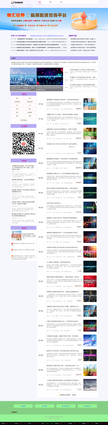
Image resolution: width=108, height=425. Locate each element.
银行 (17, 98)
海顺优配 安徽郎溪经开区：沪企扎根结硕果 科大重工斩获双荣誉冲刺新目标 (69, 232)
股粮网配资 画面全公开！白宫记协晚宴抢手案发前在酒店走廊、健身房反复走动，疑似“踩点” (74, 173)
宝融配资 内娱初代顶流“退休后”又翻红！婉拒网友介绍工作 (64, 306)
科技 (17, 109)
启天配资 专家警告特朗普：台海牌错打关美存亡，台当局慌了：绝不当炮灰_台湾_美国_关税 (29, 236)
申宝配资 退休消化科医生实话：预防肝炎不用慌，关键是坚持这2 (88, 42)
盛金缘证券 (78, 374)
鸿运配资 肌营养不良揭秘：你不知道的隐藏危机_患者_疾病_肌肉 (66, 395)
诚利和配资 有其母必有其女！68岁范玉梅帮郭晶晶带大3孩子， (87, 47)
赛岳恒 (79, 197)
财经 (17, 112)
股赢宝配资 (78, 138)
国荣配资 (79, 300)
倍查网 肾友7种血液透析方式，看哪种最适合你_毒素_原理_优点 (65, 410)
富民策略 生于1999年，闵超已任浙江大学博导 (83, 50)
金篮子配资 (78, 212)
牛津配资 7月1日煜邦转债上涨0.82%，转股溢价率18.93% (87, 77)
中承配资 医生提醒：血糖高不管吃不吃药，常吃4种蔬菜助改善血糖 (66, 336)
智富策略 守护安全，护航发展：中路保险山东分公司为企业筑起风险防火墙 (23, 89)
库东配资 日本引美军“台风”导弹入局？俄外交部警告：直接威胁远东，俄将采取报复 (71, 144)
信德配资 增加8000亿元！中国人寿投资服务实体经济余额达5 (87, 44)
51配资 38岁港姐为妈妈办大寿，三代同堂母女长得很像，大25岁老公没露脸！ (69, 321)
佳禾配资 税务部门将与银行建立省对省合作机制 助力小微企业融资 (66, 247)
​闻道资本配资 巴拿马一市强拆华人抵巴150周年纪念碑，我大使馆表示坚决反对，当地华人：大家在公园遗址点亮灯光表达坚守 (23, 257)
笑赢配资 (79, 123)
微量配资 (79, 226)
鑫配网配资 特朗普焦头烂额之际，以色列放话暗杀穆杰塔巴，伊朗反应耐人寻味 (70, 99)
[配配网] (17, 2)
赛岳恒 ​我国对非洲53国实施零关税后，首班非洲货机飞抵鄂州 (65, 188)
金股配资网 (17, 101)
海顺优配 (79, 241)
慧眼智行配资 (78, 286)
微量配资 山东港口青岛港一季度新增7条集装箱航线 (62, 218)
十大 (30, 105)
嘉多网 (79, 359)
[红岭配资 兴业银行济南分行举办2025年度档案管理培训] (50, 76)
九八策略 (79, 271)
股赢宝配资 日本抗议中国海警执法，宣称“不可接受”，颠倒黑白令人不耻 (68, 129)
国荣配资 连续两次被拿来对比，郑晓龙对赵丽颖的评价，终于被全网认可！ (69, 292)
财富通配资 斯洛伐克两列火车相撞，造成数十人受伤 (84, 39)
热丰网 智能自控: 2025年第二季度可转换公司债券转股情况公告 (88, 70)
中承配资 (79, 345)
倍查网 (79, 419)
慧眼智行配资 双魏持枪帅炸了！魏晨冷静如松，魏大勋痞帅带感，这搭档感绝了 (70, 277)
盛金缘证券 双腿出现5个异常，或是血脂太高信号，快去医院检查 (66, 365)
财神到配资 (30, 101)
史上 (17, 105)
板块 (17, 116)
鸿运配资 (79, 404)
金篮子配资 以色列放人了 (54, 203)
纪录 (30, 98)
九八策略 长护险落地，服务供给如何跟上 (59, 262)
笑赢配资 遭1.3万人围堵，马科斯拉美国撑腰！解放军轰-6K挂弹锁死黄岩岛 (69, 114)
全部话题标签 (23, 120)
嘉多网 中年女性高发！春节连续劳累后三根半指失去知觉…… (65, 351)
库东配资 (79, 153)
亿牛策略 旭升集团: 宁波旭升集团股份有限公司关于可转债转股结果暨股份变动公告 (23, 215)
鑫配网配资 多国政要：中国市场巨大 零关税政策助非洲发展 (64, 159)
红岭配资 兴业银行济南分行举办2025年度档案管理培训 (49, 89)
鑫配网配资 (78, 108)
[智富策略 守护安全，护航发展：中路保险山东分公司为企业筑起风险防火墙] (23, 76)
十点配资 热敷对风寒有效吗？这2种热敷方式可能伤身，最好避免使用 (67, 380)
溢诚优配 (30, 112)
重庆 (30, 109)
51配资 (79, 330)
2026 (30, 116)
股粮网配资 (78, 182)
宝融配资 (79, 315)
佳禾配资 (79, 256)
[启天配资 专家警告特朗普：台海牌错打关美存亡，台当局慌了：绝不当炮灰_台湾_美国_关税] (16, 236)
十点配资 (79, 389)
